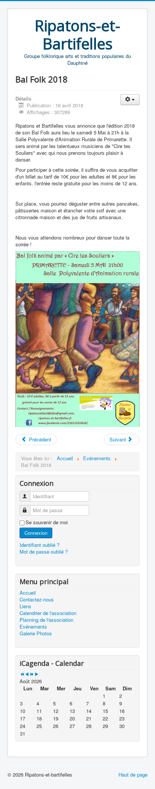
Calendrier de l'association (48, 613)
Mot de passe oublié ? (44, 551)
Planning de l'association (46, 620)
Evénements (33, 626)
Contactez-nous (37, 599)
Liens (25, 606)
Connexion (35, 532)
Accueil (28, 592)
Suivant (118, 439)
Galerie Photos (36, 633)
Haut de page (133, 774)
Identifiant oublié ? (39, 544)
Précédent (39, 439)
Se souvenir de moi (47, 522)
